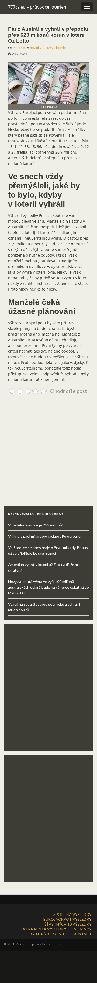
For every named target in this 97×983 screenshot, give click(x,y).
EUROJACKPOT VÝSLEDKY (67, 919)
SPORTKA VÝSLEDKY (72, 914)
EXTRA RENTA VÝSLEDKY (43, 929)
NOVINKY (83, 929)
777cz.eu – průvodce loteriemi (38, 7)
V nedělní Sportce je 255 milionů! (35, 525)
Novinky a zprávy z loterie (47, 48)
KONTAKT (82, 934)
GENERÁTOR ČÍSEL (48, 934)
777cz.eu (20, 48)
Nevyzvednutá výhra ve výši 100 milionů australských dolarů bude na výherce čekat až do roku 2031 (48, 587)
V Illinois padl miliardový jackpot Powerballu (44, 536)
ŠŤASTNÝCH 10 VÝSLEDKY (68, 924)
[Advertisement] (48, 445)
